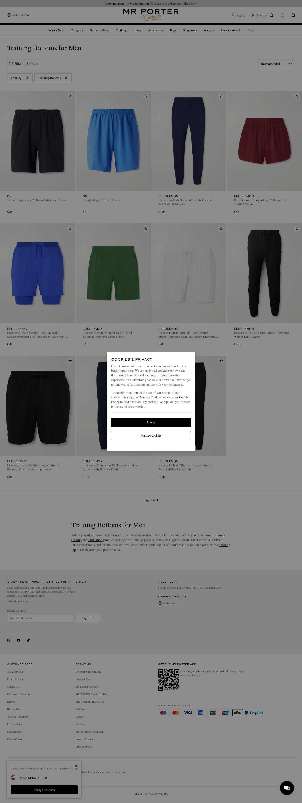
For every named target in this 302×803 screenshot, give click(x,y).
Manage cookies (151, 435)
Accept (151, 422)
